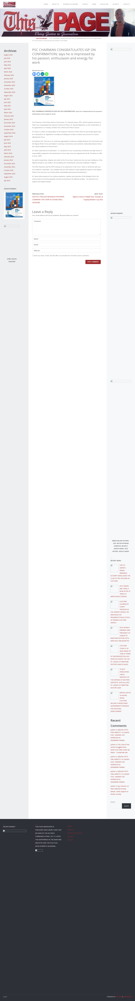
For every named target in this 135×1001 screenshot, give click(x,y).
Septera (118, 997)
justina (113, 730)
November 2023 (9, 167)
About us (71, 830)
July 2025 (7, 99)
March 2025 (8, 113)
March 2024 (8, 153)
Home (70, 826)
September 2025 (9, 92)
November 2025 (9, 85)
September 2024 (9, 133)
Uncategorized (41, 38)
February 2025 (9, 116)
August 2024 (8, 136)
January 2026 (8, 79)
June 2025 (7, 102)
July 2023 (7, 180)
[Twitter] (38, 74)
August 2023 (8, 177)
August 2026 (8, 55)
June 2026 (7, 62)
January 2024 (8, 160)
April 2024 (7, 150)
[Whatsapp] (46, 74)
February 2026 (9, 75)
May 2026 (7, 65)
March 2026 (8, 72)
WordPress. (127, 997)
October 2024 (8, 130)
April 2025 (7, 109)
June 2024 (7, 143)
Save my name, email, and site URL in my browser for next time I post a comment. (61, 255)
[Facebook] (34, 74)
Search (113, 802)
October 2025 (8, 89)
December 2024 (9, 123)
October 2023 (8, 170)
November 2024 (9, 126)
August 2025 (8, 96)
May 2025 (7, 106)
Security (70, 836)
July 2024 (7, 140)
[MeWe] (42, 74)
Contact (70, 840)
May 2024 (7, 147)
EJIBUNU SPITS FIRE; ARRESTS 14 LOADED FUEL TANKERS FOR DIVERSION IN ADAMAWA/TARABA (120, 735)
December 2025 (9, 82)
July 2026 (7, 58)
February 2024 (9, 157)
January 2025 (8, 119)
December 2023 (9, 164)
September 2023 (9, 174)
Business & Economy (75, 833)
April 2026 (7, 68)
